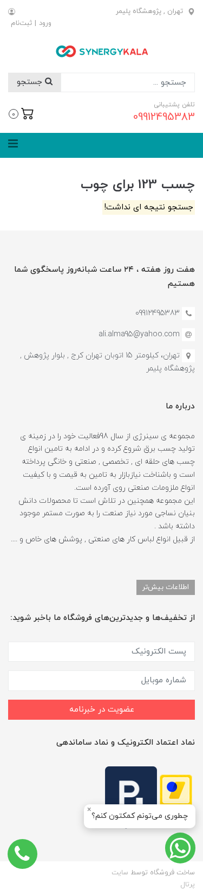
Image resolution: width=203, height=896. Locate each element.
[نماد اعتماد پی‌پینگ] (131, 797)
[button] (21, 112)
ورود (45, 23)
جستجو (31, 82)
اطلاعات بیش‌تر (165, 587)
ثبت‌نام (21, 23)
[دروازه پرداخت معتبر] (176, 797)
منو (179, 145)
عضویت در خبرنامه (101, 709)
